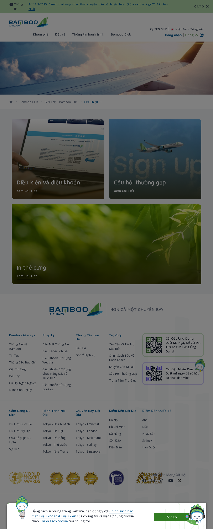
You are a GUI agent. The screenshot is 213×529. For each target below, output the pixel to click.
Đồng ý (171, 517)
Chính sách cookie (54, 521)
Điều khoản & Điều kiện (57, 516)
